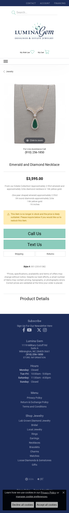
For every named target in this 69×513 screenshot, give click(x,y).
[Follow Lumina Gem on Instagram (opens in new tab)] (45, 330)
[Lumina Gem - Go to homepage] (34, 32)
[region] (34, 114)
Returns (50, 253)
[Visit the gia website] (29, 479)
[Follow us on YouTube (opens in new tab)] (29, 330)
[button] (44, 3)
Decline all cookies (22, 504)
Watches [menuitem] (34, 455)
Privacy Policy (34, 397)
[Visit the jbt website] (40, 479)
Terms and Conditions (34, 406)
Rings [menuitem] (34, 433)
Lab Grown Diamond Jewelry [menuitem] (34, 420)
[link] (30, 3)
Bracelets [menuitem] (34, 447)
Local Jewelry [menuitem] (34, 429)
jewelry (9, 71)
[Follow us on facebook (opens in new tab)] (23, 330)
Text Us (34, 244)
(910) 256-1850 (34, 152)
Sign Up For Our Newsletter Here (34, 325)
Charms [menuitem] (34, 451)
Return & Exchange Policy (34, 402)
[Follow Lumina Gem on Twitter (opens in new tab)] (39, 330)
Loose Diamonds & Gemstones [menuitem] (34, 460)
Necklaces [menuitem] (34, 442)
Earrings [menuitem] (34, 438)
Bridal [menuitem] (34, 425)
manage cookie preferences (31, 496)
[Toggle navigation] (5, 61)
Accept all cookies (47, 504)
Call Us (34, 233)
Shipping (19, 253)
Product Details (34, 298)
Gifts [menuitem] (34, 464)
